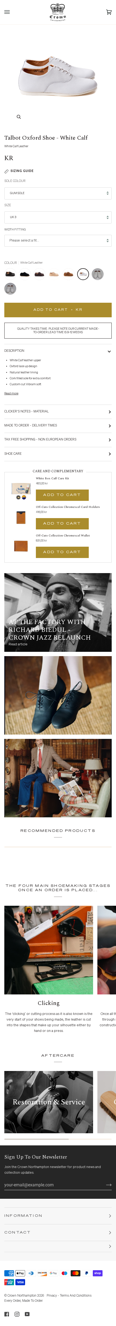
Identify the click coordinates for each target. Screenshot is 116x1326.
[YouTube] (27, 1314)
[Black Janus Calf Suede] (26, 275)
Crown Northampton (22, 1295)
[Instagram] (17, 1314)
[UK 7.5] (99, 275)
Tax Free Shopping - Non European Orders (40, 439)
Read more (11, 393)
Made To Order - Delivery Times (30, 425)
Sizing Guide (22, 171)
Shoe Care (13, 454)
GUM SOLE (17, 193)
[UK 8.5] (10, 290)
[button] (58, 1246)
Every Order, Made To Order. (23, 1301)
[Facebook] (6, 1314)
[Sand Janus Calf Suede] (55, 275)
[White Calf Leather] (84, 275)
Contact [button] (17, 1232)
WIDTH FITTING (15, 229)
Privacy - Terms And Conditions (69, 1295)
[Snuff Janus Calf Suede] (70, 275)
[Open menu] (12, 12)
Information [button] (23, 1216)
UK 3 (13, 217)
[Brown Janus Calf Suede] (40, 275)
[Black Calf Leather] (11, 275)
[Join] (104, 1184)
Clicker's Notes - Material (26, 411)
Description (14, 351)
